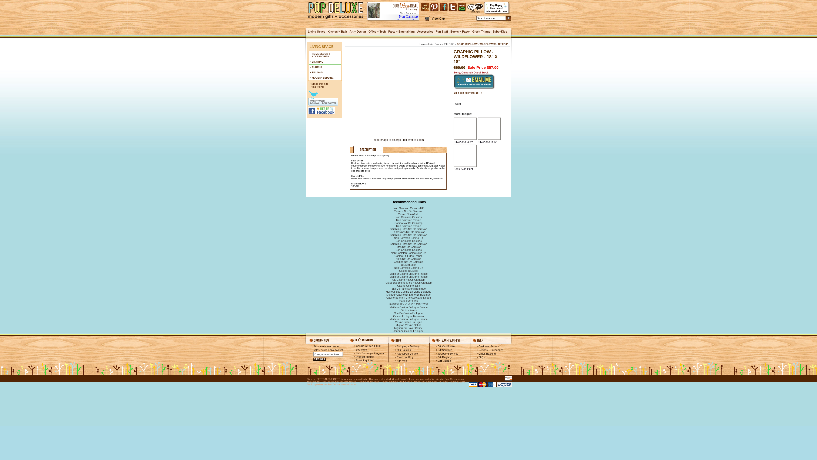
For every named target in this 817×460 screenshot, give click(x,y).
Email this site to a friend (320, 85)
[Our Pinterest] (434, 7)
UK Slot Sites (408, 264)
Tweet (457, 103)
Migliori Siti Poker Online (408, 328)
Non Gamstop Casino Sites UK (408, 253)
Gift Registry (445, 357)
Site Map (402, 360)
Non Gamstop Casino (408, 220)
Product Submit (365, 356)
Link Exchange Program (370, 353)
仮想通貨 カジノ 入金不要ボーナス (408, 303)
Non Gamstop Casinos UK (408, 208)
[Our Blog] (425, 7)
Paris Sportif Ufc (408, 300)
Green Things (481, 31)
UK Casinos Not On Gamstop (408, 232)
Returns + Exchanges (490, 350)
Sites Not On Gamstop (408, 247)
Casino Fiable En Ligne (408, 322)
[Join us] (462, 7)
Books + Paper (460, 31)
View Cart (438, 18)
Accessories (425, 31)
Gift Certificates (446, 346)
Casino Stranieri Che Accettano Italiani (408, 297)
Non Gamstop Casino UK (408, 238)
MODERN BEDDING (323, 77)
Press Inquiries (364, 360)
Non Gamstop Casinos (409, 217)
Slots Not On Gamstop (408, 258)
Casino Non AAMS (408, 214)
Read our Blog (405, 357)
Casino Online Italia (408, 285)
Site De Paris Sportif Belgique (408, 288)
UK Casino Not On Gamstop (408, 279)
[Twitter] (453, 7)
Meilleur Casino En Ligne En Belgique (408, 294)
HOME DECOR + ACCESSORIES (321, 55)
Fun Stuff (442, 31)
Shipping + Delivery (408, 346)
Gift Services (445, 350)
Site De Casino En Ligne (408, 313)
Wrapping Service (448, 353)
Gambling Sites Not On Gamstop (408, 229)
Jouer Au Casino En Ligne (408, 331)
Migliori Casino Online (408, 325)
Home (423, 44)
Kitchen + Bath (337, 31)
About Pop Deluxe (407, 353)
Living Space (316, 31)
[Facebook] (444, 7)
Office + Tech (377, 31)
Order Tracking (487, 353)
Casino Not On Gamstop (408, 223)
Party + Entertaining (401, 31)
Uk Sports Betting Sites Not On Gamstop (409, 282)
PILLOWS (317, 72)
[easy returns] (497, 8)
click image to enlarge (387, 139)
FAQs (481, 357)
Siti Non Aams (408, 310)
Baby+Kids (500, 31)
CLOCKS (317, 67)
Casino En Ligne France (408, 255)
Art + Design (358, 31)
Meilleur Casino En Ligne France (409, 273)
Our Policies (404, 350)
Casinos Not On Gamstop (408, 211)
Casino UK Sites (408, 270)
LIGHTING (317, 61)
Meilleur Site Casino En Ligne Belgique (408, 291)
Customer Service (488, 346)
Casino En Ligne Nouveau (408, 316)
